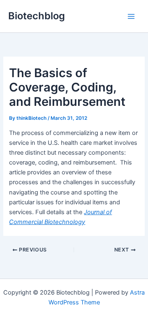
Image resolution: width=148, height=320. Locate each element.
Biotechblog (36, 16)
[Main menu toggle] (131, 16)
